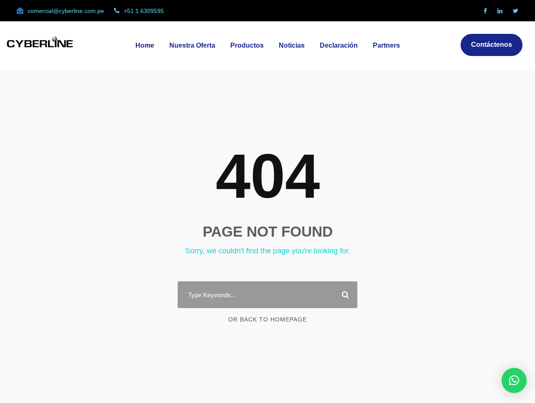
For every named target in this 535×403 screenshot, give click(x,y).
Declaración (339, 45)
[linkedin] (499, 11)
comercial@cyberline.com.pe (66, 11)
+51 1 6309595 (144, 11)
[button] (514, 380)
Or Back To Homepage (267, 319)
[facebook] (485, 11)
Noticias (292, 45)
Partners (386, 45)
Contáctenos (491, 44)
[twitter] (515, 11)
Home (144, 45)
